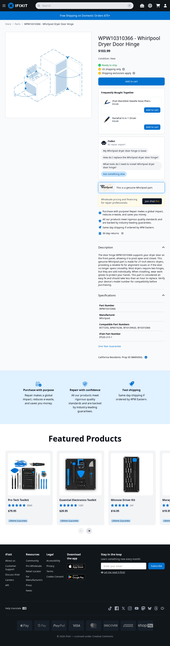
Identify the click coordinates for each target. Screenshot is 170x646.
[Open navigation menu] (4, 5)
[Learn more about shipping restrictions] (123, 69)
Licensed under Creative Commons (93, 636)
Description (105, 247)
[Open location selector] (150, 5)
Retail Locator (33, 571)
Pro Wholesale (34, 566)
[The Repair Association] (163, 608)
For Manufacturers (34, 578)
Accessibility (53, 560)
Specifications (107, 295)
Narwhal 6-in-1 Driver (124, 118)
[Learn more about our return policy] (122, 233)
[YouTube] (137, 608)
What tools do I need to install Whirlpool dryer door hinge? (129, 165)
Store (8, 24)
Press (29, 585)
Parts (17, 24)
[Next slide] (89, 531)
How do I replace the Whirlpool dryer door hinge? (130, 157)
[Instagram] (130, 608)
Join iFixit (152, 201)
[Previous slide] (81, 531)
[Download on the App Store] (76, 566)
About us (10, 560)
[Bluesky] (149, 608)
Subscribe (156, 566)
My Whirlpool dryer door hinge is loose (124, 150)
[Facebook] (117, 608)
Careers (9, 579)
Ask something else (114, 174)
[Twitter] (123, 608)
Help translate (13, 608)
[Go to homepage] (19, 6)
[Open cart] (158, 5)
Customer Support (10, 567)
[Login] (165, 5)
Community (32, 560)
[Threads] (156, 608)
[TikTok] (110, 608)
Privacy (50, 566)
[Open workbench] (142, 5)
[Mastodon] (143, 608)
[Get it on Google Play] (76, 577)
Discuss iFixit (12, 574)
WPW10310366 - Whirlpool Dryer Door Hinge (49, 24)
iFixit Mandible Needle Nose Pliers (131, 101)
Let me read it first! (114, 572)
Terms (49, 571)
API (7, 585)
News (29, 590)
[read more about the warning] (146, 357)
